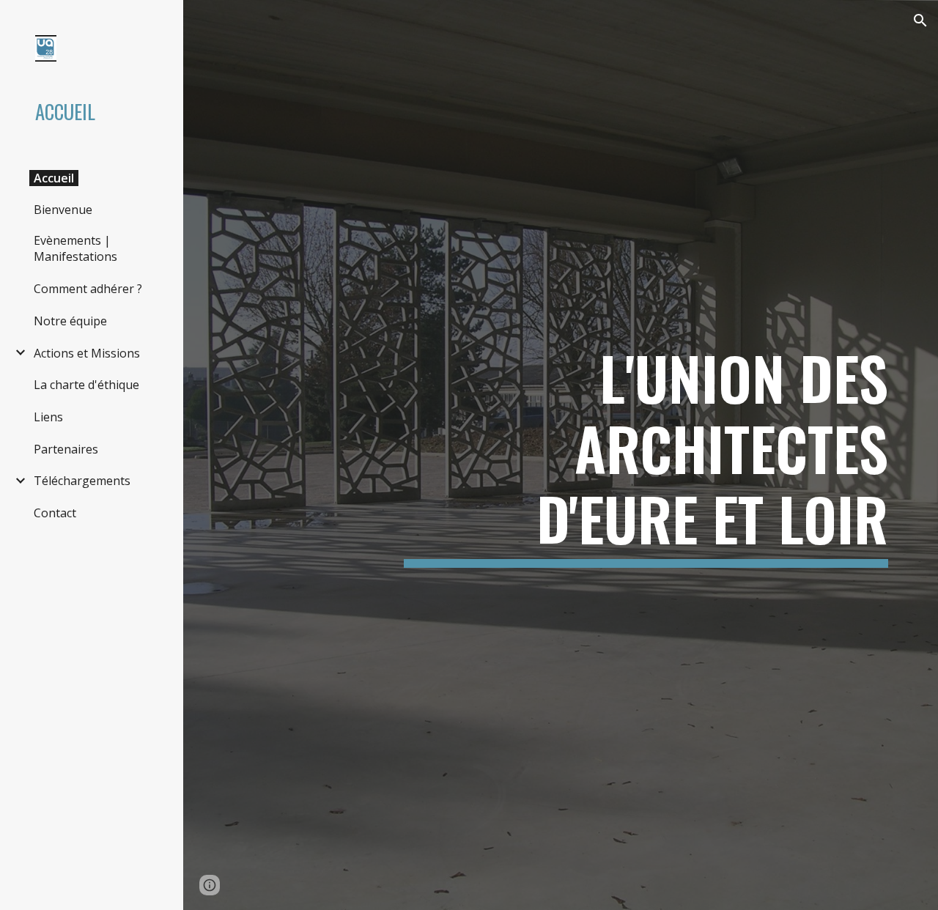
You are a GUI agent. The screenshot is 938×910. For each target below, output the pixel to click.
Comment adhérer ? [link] (88, 289)
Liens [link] (48, 417)
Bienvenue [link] (63, 209)
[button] (920, 20)
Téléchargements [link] (82, 481)
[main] (646, 455)
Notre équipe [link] (70, 321)
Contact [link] (55, 513)
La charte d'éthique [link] (86, 385)
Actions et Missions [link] (87, 353)
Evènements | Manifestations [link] (75, 248)
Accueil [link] (54, 178)
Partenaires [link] (66, 449)
